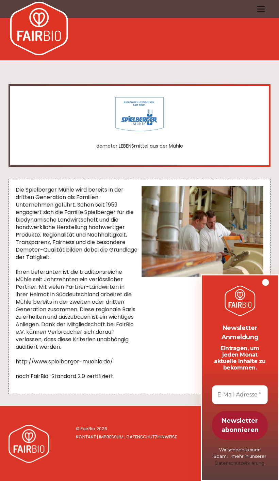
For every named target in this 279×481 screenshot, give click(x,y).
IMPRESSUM (111, 437)
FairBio (88, 428)
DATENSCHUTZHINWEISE (152, 437)
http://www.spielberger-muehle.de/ (64, 361)
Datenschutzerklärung (239, 463)
